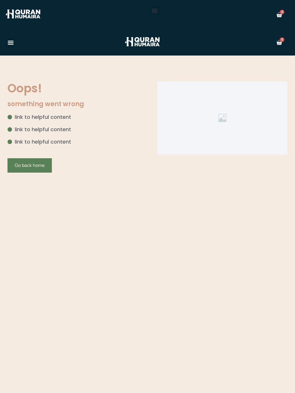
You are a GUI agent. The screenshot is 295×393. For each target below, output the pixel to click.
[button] (155, 10)
